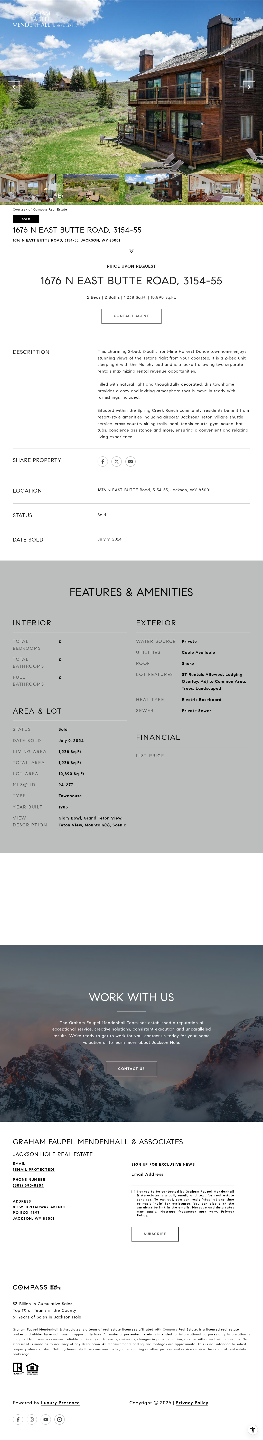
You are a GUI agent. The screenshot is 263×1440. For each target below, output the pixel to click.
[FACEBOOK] (18, 1419)
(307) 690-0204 (28, 1185)
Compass (170, 1329)
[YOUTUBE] (46, 1419)
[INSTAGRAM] (32, 1419)
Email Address (148, 1174)
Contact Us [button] (131, 1069)
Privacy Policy (192, 1403)
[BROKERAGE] (59, 1419)
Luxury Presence (60, 1403)
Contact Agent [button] (131, 316)
